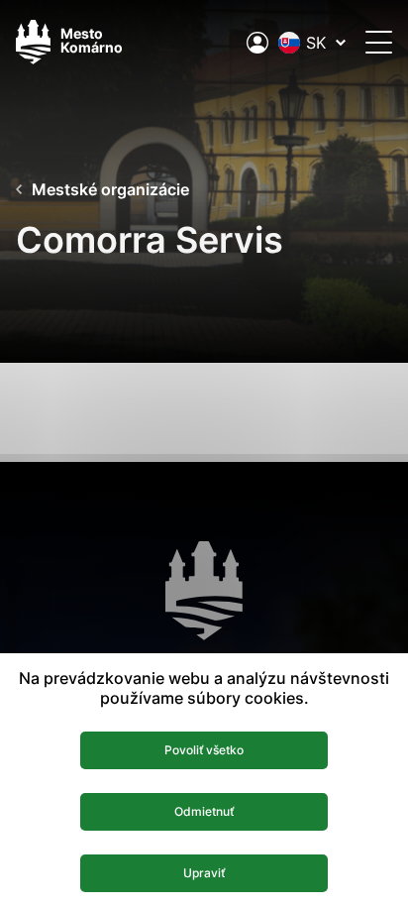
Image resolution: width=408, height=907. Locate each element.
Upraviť (204, 872)
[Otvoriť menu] (378, 42)
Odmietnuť (204, 811)
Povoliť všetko (204, 749)
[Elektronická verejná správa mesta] (257, 43)
